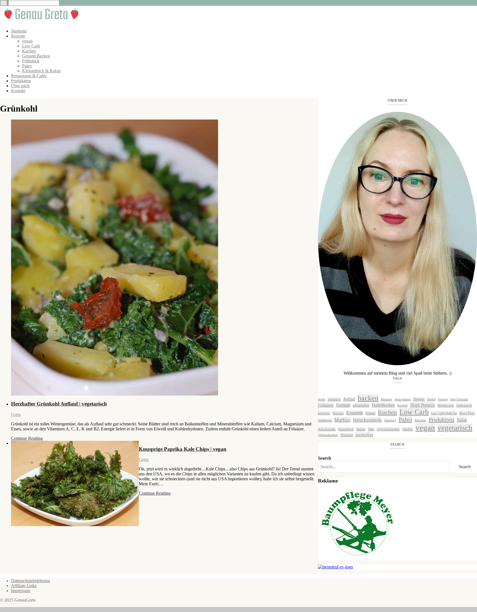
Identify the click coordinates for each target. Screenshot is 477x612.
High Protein (422, 405)
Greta (16, 414)
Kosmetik (354, 412)
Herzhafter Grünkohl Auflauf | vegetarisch (59, 404)
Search (324, 458)
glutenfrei (361, 405)
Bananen (386, 399)
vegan (27, 41)
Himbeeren (446, 405)
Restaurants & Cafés (29, 75)
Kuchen (29, 51)
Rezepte (18, 36)
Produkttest (21, 80)
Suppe (360, 429)
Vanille (407, 429)
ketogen (324, 413)
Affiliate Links (23, 585)
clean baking (402, 399)
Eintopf (443, 399)
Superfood (346, 429)
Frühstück (30, 61)
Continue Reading (27, 438)
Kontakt (18, 90)
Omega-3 (390, 420)
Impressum (20, 590)
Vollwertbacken (328, 435)
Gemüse (343, 405)
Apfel (321, 399)
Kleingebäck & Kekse (41, 70)
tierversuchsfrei (388, 429)
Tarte (371, 429)
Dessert (419, 399)
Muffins (342, 420)
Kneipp (338, 413)
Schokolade (327, 429)
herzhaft (402, 405)
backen (368, 398)
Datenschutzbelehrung (30, 580)
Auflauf (349, 399)
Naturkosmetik (367, 420)
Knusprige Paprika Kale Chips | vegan (182, 449)
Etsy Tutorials (459, 399)
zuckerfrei (364, 434)
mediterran (325, 420)
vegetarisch (455, 428)
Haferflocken (383, 405)
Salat (462, 420)
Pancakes (420, 420)
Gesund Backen (36, 56)
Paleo (27, 65)
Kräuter (370, 413)
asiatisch (334, 399)
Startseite (19, 31)
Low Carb (31, 46)
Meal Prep (467, 413)
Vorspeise (346, 435)
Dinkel (431, 399)
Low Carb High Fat (444, 413)
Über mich (20, 85)
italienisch (464, 405)
